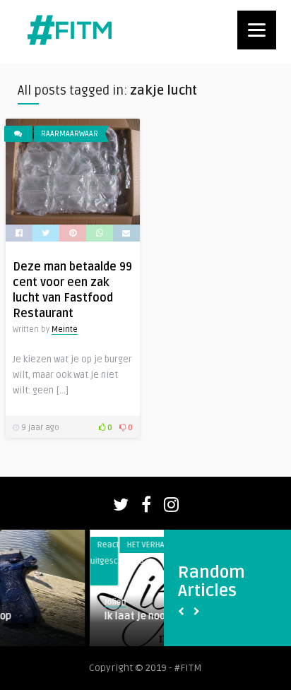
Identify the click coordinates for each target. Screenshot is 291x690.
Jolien (60, 602)
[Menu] (256, 30)
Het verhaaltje (99, 544)
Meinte (65, 329)
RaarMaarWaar (69, 133)
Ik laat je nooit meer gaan (109, 616)
